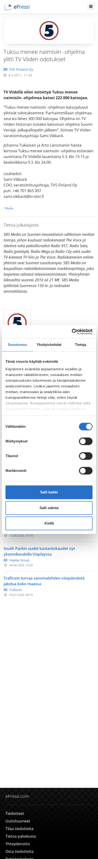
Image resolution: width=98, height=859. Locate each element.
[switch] (86, 441)
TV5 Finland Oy (21, 69)
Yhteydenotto (17, 843)
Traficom (15, 590)
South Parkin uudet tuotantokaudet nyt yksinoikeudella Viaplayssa (39, 551)
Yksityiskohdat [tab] (49, 345)
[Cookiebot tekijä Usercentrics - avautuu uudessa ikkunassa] (72, 332)
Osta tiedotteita (19, 851)
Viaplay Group (19, 560)
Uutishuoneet (17, 821)
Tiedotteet (14, 813)
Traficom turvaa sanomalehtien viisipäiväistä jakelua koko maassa (44, 581)
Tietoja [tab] (80, 345)
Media (9, 208)
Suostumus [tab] (17, 345)
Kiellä (49, 523)
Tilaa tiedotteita (19, 828)
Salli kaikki (49, 492)
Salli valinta (49, 508)
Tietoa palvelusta (20, 836)
